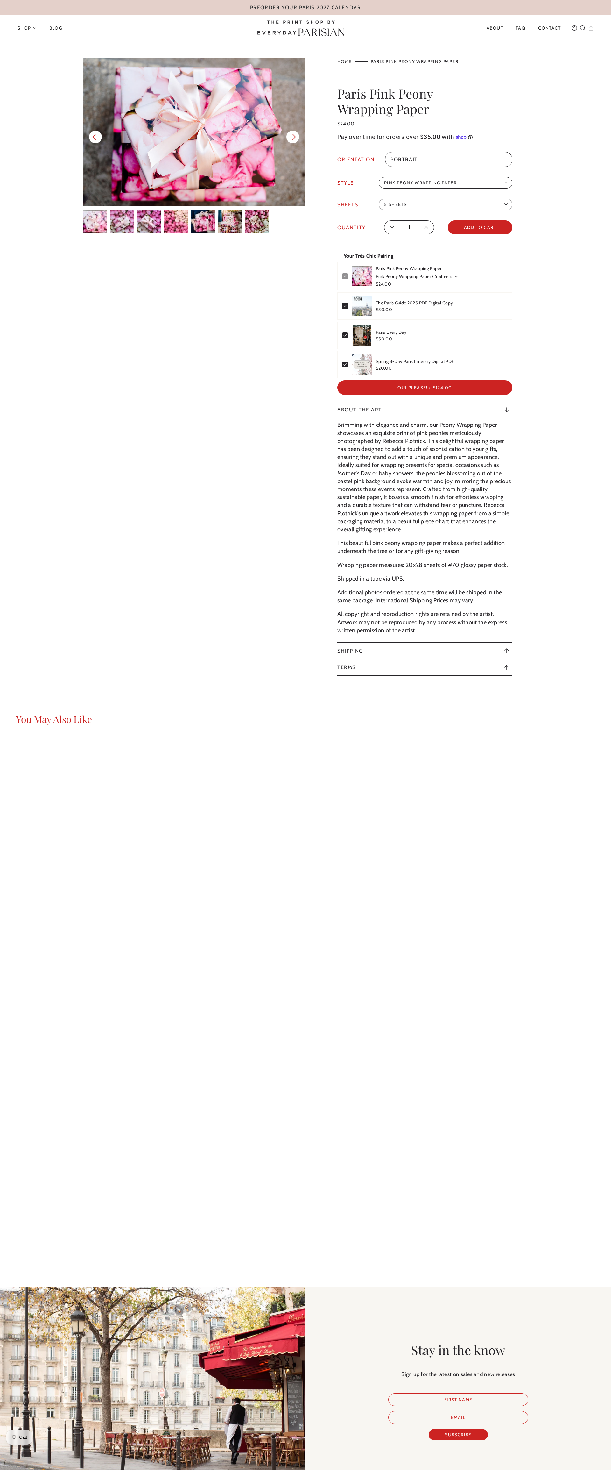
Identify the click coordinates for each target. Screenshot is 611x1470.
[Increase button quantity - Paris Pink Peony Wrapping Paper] (424, 227)
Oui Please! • (424, 387)
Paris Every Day (391, 332)
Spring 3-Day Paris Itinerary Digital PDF (415, 361)
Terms (346, 667)
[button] (27, 28)
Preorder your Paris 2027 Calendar (305, 7)
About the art (359, 410)
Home (344, 61)
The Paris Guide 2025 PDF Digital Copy (414, 303)
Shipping (350, 651)
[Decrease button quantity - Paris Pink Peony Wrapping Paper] (394, 227)
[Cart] (591, 28)
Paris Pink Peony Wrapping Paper (408, 268)
